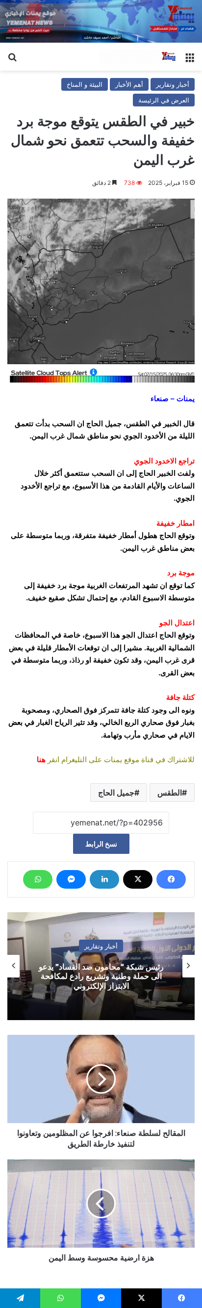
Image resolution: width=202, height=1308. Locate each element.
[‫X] (137, 879)
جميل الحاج (116, 792)
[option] (101, 966)
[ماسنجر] (71, 879)
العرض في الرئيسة (163, 100)
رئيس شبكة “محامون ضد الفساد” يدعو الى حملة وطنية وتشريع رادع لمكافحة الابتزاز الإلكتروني (101, 976)
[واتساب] (37, 879)
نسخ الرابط (101, 844)
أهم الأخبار (129, 84)
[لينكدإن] (104, 879)
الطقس (169, 792)
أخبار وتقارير (172, 84)
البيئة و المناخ (84, 84)
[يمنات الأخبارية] (138, 57)
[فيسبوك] (171, 879)
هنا (41, 759)
